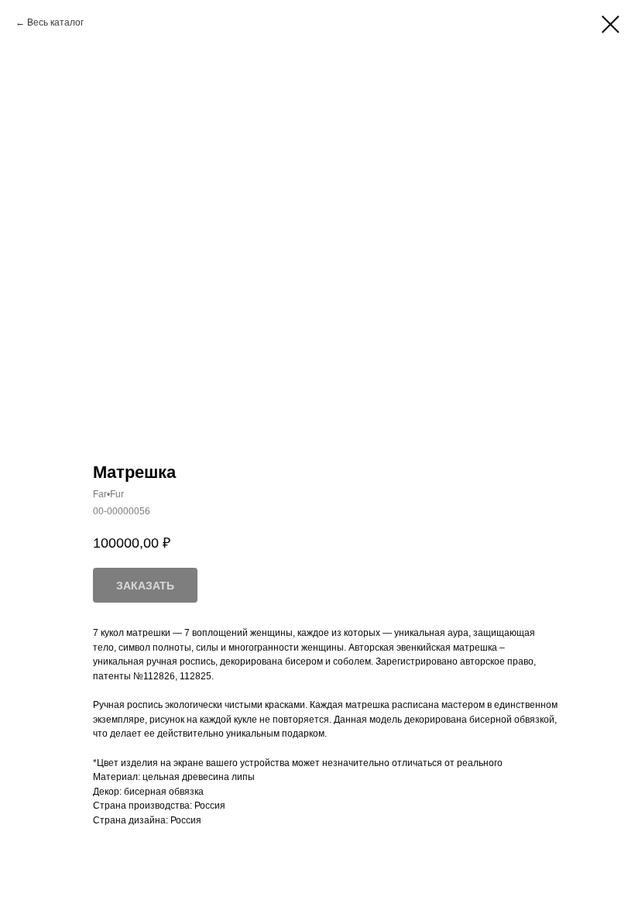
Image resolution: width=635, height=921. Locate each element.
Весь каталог (55, 22)
